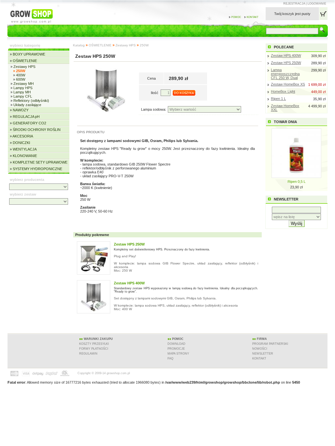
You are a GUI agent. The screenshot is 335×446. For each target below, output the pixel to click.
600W (20, 79)
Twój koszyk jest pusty (292, 14)
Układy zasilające (27, 105)
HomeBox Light (283, 91)
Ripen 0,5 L (297, 181)
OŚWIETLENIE (25, 61)
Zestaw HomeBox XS (288, 84)
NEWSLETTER (262, 353)
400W (20, 75)
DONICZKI (21, 143)
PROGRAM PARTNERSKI (270, 343)
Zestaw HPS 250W (286, 63)
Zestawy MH (23, 84)
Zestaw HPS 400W (286, 55)
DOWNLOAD (176, 343)
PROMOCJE (176, 348)
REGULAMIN (88, 353)
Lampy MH (22, 92)
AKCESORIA (22, 136)
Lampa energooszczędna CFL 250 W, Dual (285, 74)
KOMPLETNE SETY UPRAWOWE (40, 162)
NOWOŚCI (259, 348)
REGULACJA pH (26, 117)
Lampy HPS (22, 88)
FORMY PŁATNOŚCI (93, 348)
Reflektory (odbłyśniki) (31, 101)
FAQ (170, 358)
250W (144, 45)
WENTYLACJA (25, 149)
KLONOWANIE (25, 156)
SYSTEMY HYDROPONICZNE (37, 169)
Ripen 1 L (278, 99)
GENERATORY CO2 (29, 123)
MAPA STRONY (178, 353)
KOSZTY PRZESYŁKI (94, 343)
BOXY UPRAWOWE (29, 54)
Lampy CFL (22, 96)
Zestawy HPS (24, 67)
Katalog (79, 45)
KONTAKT (259, 358)
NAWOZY (20, 110)
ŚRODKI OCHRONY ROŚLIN (37, 130)
